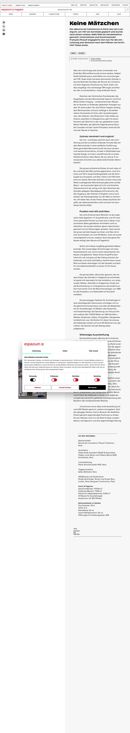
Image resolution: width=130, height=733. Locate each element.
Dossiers (32, 14)
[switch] (54, 379)
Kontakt (125, 5)
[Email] (4, 30)
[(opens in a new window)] (4, 34)
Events (75, 14)
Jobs (97, 14)
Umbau (73, 53)
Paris (74, 532)
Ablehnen (38, 387)
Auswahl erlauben (65, 387)
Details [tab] (65, 351)
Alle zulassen (92, 387)
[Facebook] (4, 22)
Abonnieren (115, 5)
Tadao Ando (76, 534)
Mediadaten (104, 5)
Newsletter (93, 5)
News (11, 14)
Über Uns (74, 5)
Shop (119, 14)
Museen (82, 53)
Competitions (54, 14)
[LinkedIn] (4, 26)
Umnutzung (76, 531)
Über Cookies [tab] (93, 351)
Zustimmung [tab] (36, 351)
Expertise (83, 5)
